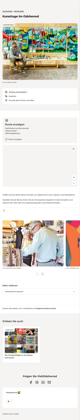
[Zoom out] (73, 183)
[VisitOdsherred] (13, 392)
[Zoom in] (73, 177)
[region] (40, 166)
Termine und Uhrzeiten (17, 92)
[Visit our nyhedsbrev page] (49, 382)
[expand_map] (73, 148)
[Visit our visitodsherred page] (31, 382)
